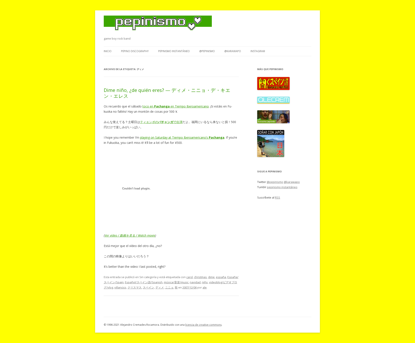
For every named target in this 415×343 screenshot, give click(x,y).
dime (211, 277)
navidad (195, 282)
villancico (120, 287)
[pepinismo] (158, 26)
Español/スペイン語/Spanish (144, 282)
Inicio (108, 51)
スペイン (148, 287)
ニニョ (169, 287)
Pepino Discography (135, 51)
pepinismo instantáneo (174, 51)
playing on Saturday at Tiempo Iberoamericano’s (182, 137)
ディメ (159, 287)
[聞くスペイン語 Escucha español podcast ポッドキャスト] (273, 89)
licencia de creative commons (203, 325)
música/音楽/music (176, 282)
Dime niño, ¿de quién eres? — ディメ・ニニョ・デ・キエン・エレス (167, 93)
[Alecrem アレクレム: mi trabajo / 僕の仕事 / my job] (273, 102)
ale (205, 287)
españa (221, 277)
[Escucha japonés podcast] (273, 122)
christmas (200, 277)
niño (205, 282)
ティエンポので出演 (161, 122)
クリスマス (135, 287)
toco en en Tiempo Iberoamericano (175, 106)
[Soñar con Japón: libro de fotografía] (270, 156)
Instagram (258, 51)
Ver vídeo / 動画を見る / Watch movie (130, 235)
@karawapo (232, 51)
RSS (277, 197)
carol (189, 277)
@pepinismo (207, 51)
